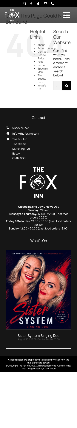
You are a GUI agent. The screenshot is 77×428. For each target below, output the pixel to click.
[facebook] (31, 3)
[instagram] (24, 3)
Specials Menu (43, 70)
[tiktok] (38, 3)
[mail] (45, 3)
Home (41, 65)
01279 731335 (20, 128)
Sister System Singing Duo (38, 335)
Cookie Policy (42, 56)
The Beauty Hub (42, 78)
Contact (43, 51)
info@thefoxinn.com (25, 134)
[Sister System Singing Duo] (38, 252)
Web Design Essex (31, 368)
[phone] (52, 3)
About (41, 45)
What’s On (42, 87)
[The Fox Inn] (38, 169)
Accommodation (47, 48)
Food (40, 61)
